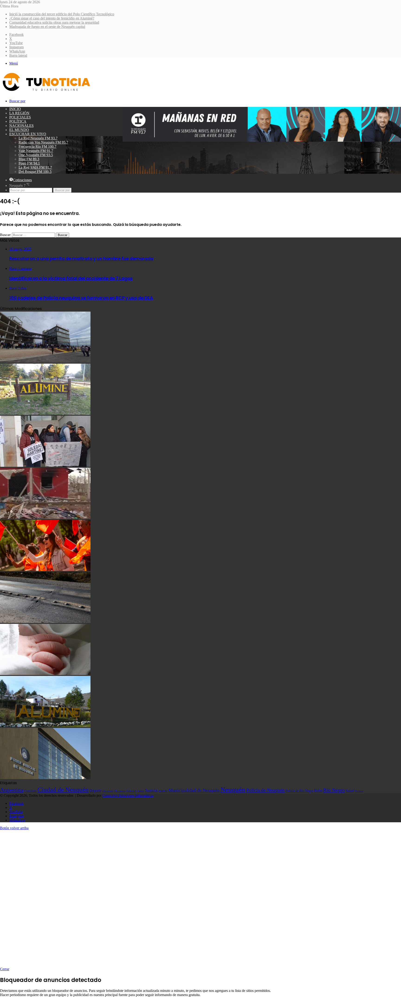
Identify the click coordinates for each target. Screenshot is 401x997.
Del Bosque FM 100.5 (35, 172)
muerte (163, 791)
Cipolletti (30, 791)
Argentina (11, 789)
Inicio (15, 109)
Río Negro (334, 790)
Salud (350, 791)
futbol (141, 791)
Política (17, 121)
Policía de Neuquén (265, 790)
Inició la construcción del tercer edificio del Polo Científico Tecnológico (61, 14)
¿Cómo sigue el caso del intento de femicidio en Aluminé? (51, 18)
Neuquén (232, 789)
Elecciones (120, 791)
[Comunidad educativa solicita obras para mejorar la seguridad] (45, 465)
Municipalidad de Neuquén (194, 790)
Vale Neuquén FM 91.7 (36, 151)
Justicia (151, 790)
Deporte (95, 791)
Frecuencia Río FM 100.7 (37, 146)
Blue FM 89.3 (29, 159)
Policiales (20, 117)
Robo (318, 791)
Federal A (131, 791)
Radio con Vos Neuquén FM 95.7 (43, 142)
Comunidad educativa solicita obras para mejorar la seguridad (54, 22)
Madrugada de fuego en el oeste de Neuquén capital (47, 27)
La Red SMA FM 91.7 (35, 167)
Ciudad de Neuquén (63, 789)
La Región (19, 113)
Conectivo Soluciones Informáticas (127, 795)
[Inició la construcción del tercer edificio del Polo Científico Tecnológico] (45, 361)
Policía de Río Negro (299, 791)
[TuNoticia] (46, 92)
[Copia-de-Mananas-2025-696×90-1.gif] (262, 140)
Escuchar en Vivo (27, 134)
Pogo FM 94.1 (29, 163)
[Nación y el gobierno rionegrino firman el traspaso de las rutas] (45, 622)
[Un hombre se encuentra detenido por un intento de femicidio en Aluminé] (45, 726)
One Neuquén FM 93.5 (36, 155)
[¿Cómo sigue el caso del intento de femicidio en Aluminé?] (45, 413)
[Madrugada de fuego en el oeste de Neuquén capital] (45, 518)
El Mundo (19, 130)
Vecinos (359, 791)
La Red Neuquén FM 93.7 (38, 138)
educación (107, 791)
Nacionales (21, 126)
